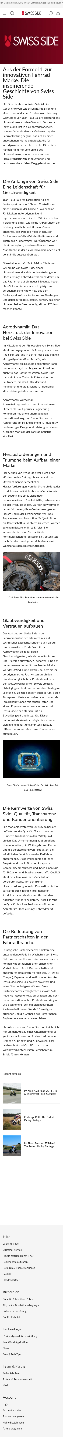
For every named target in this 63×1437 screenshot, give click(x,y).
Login (5, 1404)
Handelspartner (11, 1279)
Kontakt (7, 1274)
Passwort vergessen (13, 1416)
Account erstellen (12, 1410)
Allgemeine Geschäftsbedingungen (21, 1305)
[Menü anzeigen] (4, 13)
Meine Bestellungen (13, 1422)
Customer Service (12, 1249)
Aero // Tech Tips (12, 1354)
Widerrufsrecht (11, 1243)
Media (6, 1385)
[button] (12, 13)
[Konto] (51, 13)
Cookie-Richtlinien (12, 1317)
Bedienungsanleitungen (15, 1261)
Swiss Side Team (11, 1373)
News (6, 1348)
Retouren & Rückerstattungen (19, 1267)
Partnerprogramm (12, 1428)
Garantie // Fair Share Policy (18, 1299)
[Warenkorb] (58, 13)
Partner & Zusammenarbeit (17, 1379)
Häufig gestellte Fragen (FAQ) (18, 1255)
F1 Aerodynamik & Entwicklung (20, 1336)
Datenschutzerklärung (14, 1311)
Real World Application (15, 1342)
